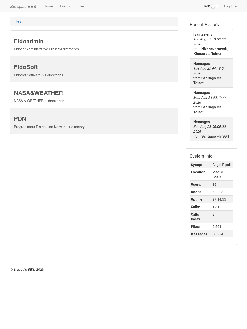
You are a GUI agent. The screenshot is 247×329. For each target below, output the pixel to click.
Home (48, 6)
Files (81, 6)
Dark (207, 5)
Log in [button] (229, 6)
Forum (65, 6)
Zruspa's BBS (23, 6)
